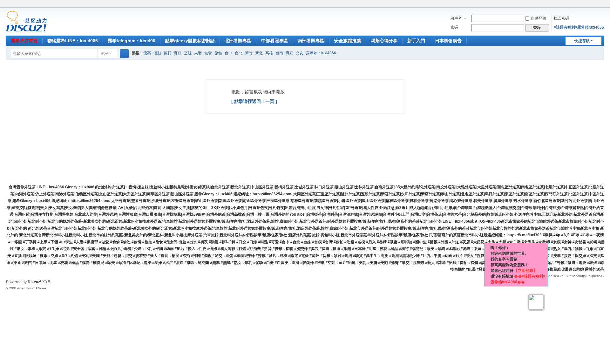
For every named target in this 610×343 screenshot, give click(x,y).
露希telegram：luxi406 (131, 40)
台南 (279, 53)
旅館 (218, 53)
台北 (238, 53)
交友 (299, 53)
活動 (157, 53)
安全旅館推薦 (347, 40)
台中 (228, 53)
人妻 (198, 53)
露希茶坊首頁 (24, 40)
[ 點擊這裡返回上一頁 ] (254, 101)
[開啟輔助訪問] (595, 4)
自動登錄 (538, 18)
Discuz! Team (36, 288)
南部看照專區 (311, 40)
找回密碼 (561, 18)
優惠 (147, 53)
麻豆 (177, 53)
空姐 (188, 53)
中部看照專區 (274, 40)
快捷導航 (582, 41)
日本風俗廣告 (448, 40)
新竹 (249, 53)
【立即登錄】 (525, 270)
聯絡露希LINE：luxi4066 (72, 40)
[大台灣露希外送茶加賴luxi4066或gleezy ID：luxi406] (26, 21)
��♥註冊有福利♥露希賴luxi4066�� (518, 279)
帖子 (105, 53)
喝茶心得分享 (384, 40)
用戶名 (456, 18)
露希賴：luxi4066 (321, 53)
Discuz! (34, 282)
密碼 (454, 27)
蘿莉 (167, 53)
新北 (259, 53)
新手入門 (416, 40)
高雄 (269, 53)
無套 (208, 53)
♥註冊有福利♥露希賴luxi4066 (579, 27)
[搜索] (124, 53)
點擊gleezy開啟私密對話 (190, 40)
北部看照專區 (238, 40)
